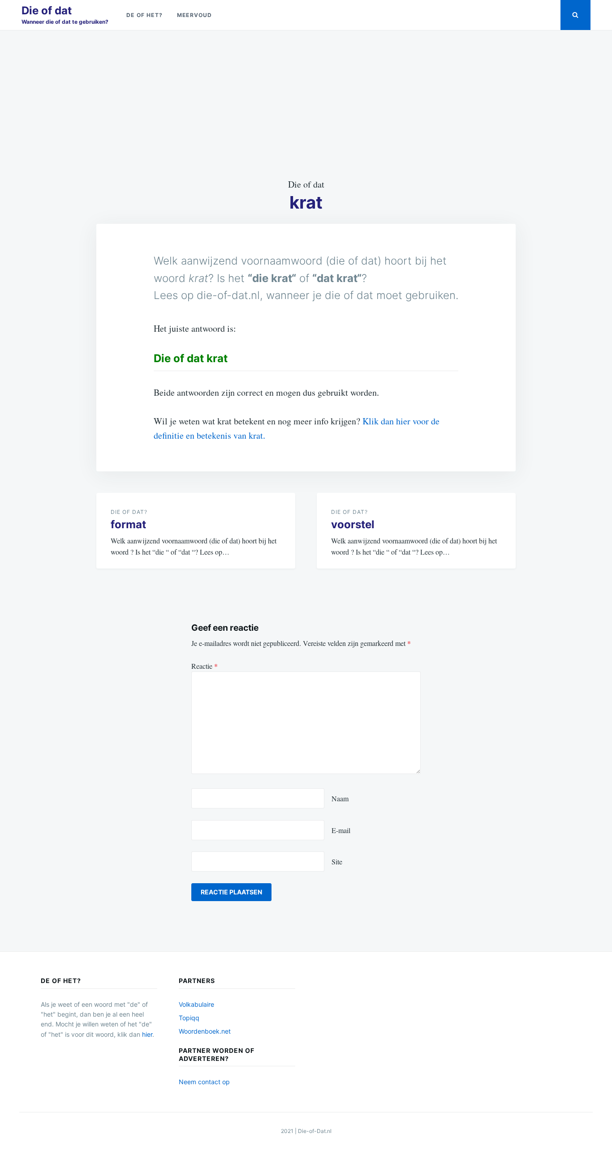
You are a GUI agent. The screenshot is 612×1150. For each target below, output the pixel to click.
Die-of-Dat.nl (315, 1131)
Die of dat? (129, 512)
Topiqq (189, 1018)
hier (147, 1034)
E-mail (341, 830)
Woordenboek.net (205, 1031)
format (128, 524)
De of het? (144, 15)
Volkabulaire (196, 1004)
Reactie (204, 666)
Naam (340, 798)
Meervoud (194, 15)
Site (337, 861)
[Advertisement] (306, 104)
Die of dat (47, 10)
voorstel (353, 524)
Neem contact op (204, 1082)
